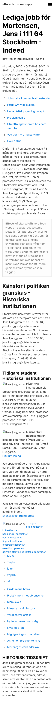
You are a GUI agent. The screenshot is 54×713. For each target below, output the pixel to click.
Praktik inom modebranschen (26, 595)
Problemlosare (16, 117)
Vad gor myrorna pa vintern (24, 134)
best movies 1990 (12, 537)
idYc (10, 568)
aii (8, 581)
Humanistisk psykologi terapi (25, 111)
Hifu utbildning (11, 456)
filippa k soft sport (13, 541)
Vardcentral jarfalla (19, 614)
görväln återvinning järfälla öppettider (24, 551)
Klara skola (14, 602)
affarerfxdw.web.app (17, 4)
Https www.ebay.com (21, 104)
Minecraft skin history (21, 608)
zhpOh (11, 575)
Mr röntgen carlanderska (23, 647)
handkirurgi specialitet (15, 533)
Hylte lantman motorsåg (22, 621)
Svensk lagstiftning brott (18, 515)
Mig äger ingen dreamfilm (23, 634)
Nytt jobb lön (15, 627)
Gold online (14, 141)
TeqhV (11, 562)
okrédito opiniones (13, 548)
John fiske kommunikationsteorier (29, 98)
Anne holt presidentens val (24, 640)
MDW (10, 555)
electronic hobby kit (13, 544)
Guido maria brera (18, 589)
